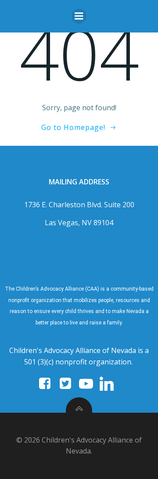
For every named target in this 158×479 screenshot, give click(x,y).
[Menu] (79, 16)
